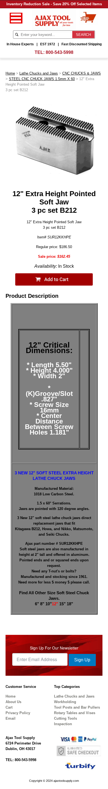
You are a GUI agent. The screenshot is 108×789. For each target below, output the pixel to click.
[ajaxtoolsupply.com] (54, 20)
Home (10, 73)
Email (11, 718)
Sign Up (82, 660)
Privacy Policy (18, 713)
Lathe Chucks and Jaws (38, 73)
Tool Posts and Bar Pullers (77, 707)
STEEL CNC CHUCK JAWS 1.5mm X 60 (42, 79)
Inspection (63, 724)
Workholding (65, 702)
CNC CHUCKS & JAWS (81, 73)
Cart (9, 707)
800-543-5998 (59, 52)
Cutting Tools (65, 718)
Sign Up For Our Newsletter (54, 648)
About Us (13, 702)
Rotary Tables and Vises (74, 713)
